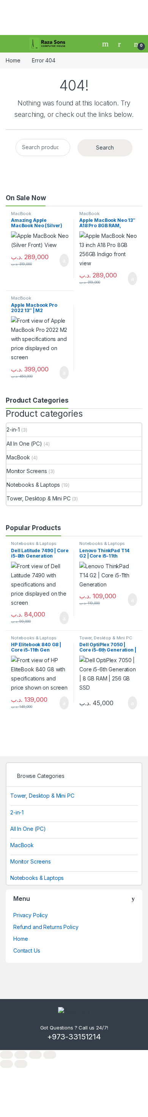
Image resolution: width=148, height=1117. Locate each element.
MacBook (21, 213)
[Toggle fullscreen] (20, 1055)
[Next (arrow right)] (20, 1064)
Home (13, 60)
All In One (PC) (24, 443)
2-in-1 (13, 429)
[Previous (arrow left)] (6, 1064)
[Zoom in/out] (6, 1055)
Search (106, 44)
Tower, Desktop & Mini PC (38, 498)
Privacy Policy (30, 915)
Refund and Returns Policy (46, 927)
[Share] (35, 1055)
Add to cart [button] (63, 260)
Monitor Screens (26, 471)
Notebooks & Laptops (33, 484)
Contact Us (26, 950)
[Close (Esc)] (49, 1055)
